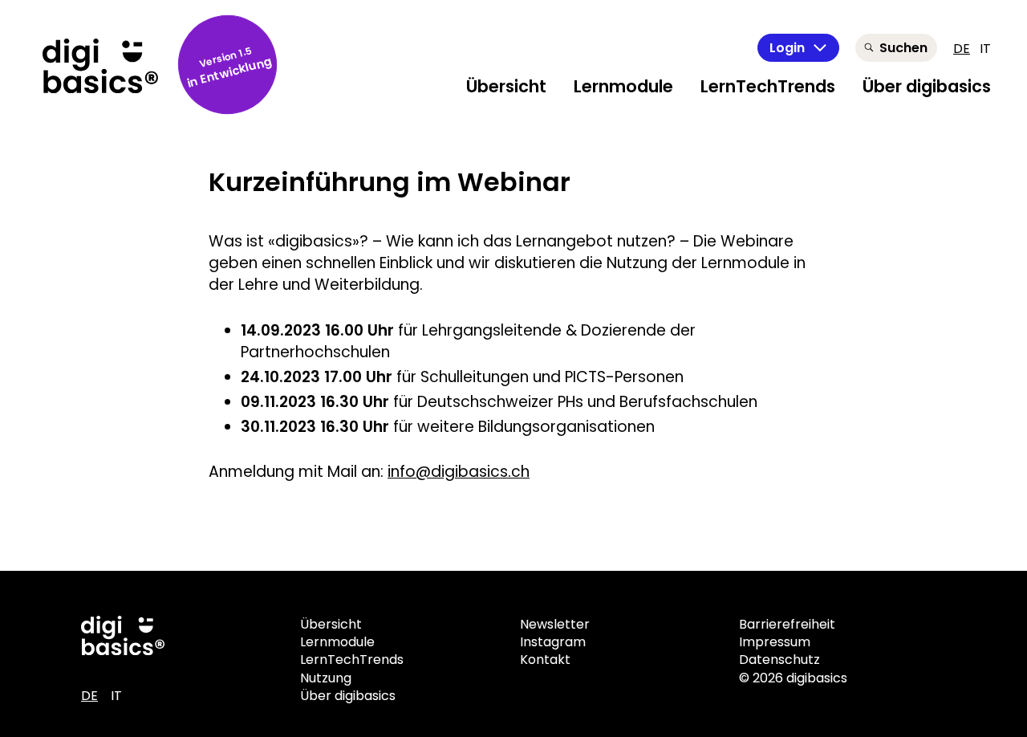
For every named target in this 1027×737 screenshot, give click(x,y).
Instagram (553, 642)
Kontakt (545, 659)
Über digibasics (927, 86)
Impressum (774, 642)
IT (985, 48)
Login (787, 48)
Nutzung (325, 678)
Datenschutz (779, 659)
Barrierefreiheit (787, 624)
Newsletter (555, 624)
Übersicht (506, 86)
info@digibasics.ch (459, 472)
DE (961, 48)
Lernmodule (623, 86)
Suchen (903, 48)
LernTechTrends (767, 86)
